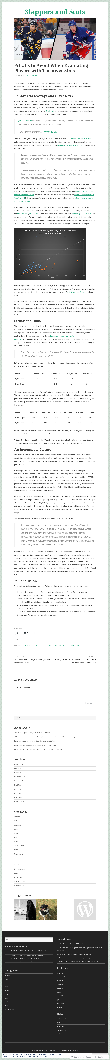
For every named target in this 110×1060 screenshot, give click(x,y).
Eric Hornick (50, 111)
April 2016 (17, 793)
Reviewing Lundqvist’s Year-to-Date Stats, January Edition (34, 741)
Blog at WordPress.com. (39, 1050)
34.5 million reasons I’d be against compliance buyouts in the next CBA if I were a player (45, 737)
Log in (16, 873)
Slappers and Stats (55, 11)
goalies (16, 833)
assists (88, 214)
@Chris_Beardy (24, 120)
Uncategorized (19, 854)
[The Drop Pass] (85, 910)
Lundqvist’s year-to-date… (33, 958)
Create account (19, 869)
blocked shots (34, 214)
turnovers (20, 214)
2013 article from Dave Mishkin (79, 139)
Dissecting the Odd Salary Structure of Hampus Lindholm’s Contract (38, 749)
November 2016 (19, 777)
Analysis (28, 646)
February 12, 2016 (51, 131)
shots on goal (77, 214)
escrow (16, 829)
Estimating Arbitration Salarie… (35, 961)
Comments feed (19, 881)
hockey (61, 646)
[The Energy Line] (46, 910)
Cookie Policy (43, 1056)
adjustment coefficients (76, 292)
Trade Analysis (19, 846)
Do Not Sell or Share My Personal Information (63, 1050)
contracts (17, 825)
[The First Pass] (25, 910)
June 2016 (17, 789)
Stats (34, 646)
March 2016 (18, 797)
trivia (16, 850)
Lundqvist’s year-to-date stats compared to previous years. (35, 745)
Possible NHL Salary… (17, 955)
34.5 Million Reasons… (17, 950)
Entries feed (18, 877)
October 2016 (19, 781)
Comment (88, 703)
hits (26, 214)
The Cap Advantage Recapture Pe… (36, 950)
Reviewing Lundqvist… (17, 958)
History (16, 837)
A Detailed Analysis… (17, 961)
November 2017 (19, 768)
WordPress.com (19, 885)
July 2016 (17, 785)
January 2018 (18, 764)
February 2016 (19, 801)
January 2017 (18, 772)
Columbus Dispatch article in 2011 (70, 145)
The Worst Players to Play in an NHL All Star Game (32, 733)
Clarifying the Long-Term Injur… (35, 953)
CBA (15, 821)
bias (55, 646)
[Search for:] (55, 718)
